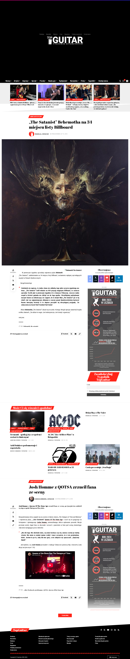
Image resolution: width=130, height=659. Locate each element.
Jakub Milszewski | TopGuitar (18, 440)
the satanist (34, 326)
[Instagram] (101, 278)
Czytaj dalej (65, 615)
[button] (120, 81)
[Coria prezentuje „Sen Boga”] (103, 454)
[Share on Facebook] (13, 276)
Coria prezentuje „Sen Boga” (99, 467)
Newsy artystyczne (77, 99)
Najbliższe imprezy (23, 428)
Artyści (41, 99)
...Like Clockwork (29, 590)
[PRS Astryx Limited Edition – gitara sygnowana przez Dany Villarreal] (23, 92)
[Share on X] (13, 280)
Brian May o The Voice (96, 412)
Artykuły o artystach (54, 428)
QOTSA (46, 590)
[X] (95, 278)
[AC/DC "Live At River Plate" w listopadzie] (65, 421)
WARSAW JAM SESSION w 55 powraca (61, 468)
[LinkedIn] (119, 278)
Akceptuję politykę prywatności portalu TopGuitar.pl (102, 391)
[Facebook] (90, 278)
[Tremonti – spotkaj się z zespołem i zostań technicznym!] (27, 421)
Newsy (12, 99)
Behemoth (27, 326)
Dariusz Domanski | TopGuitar (18, 451)
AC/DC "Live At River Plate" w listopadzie (61, 435)
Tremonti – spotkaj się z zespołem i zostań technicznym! (25, 435)
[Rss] (118, 629)
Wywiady (47, 99)
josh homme (39, 590)
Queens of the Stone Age (56, 590)
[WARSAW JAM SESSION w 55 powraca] (65, 454)
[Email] (13, 285)
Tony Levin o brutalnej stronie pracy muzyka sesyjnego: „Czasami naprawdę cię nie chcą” (51, 105)
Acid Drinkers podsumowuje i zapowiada (23, 446)
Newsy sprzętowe (21, 99)
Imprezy (13, 428)
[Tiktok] (112, 278)
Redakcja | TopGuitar (42, 134)
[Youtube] (106, 278)
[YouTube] (108, 629)
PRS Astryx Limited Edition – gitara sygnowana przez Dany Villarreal (22, 104)
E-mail (88, 384)
